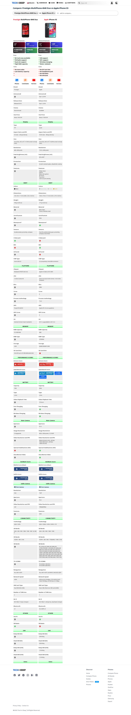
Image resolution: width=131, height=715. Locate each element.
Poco (109, 696)
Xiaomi (110, 701)
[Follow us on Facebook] (14, 675)
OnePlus (110, 687)
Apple (109, 682)
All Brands (111, 676)
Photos (17, 84)
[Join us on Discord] (36, 675)
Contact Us (25, 705)
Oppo (109, 690)
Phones (60, 3)
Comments (25, 84)
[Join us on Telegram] (23, 675)
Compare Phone (91, 676)
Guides (88, 679)
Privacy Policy (17, 705)
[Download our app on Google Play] (32, 675)
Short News (92, 682)
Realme (110, 693)
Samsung (111, 698)
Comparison (43, 3)
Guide (53, 3)
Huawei (110, 684)
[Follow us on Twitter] (19, 675)
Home (88, 673)
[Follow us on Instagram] (27, 675)
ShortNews (71, 3)
